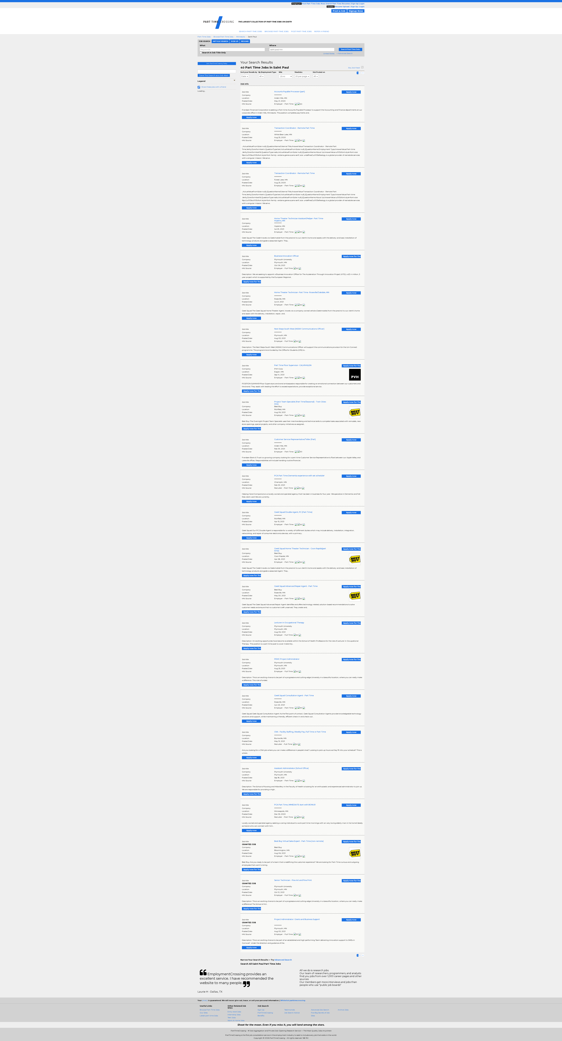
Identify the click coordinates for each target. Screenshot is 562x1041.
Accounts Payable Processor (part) (289, 91)
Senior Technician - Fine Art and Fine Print (293, 880)
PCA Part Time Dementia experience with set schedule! (299, 476)
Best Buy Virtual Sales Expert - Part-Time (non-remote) (299, 841)
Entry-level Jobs (234, 1012)
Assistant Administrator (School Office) (291, 768)
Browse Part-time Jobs (223, 37)
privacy (205, 1000)
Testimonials (289, 1010)
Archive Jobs (343, 1010)
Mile (280, 72)
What (202, 45)
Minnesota (240, 37)
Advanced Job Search (320, 1010)
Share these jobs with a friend (213, 87)
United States (328, 53)
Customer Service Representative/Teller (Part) (295, 439)
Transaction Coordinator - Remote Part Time (294, 128)
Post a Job (339, 11)
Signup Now (356, 11)
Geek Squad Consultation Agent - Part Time (294, 695)
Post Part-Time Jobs (301, 31)
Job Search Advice (292, 1013)
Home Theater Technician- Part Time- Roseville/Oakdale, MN (301, 292)
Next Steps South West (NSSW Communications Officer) (299, 329)
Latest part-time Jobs (209, 1016)
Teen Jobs (232, 1017)
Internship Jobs (234, 1014)
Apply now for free (352, 256)
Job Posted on (319, 72)
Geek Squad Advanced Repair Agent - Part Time (296, 586)
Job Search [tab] (204, 41)
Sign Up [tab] (234, 41)
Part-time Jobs (204, 37)
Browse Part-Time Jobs (276, 31)
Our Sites (204, 1013)
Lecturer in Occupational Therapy (289, 622)
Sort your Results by (248, 72)
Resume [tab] (245, 41)
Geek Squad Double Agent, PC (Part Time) (293, 512)
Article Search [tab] (220, 41)
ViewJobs (298, 72)
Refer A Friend (321, 31)
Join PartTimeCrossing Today (216, 63)
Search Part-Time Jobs (250, 31)
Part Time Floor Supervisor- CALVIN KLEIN (292, 365)
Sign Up (261, 1010)
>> (363, 73)
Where (272, 45)
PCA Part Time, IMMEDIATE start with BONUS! (295, 805)
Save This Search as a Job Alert (213, 75)
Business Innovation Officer (286, 256)
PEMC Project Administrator (286, 659)
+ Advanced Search (345, 53)
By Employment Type (267, 72)
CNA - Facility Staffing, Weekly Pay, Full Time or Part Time (300, 732)
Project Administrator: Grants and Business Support (297, 919)
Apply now (351, 92)
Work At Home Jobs (236, 1020)
